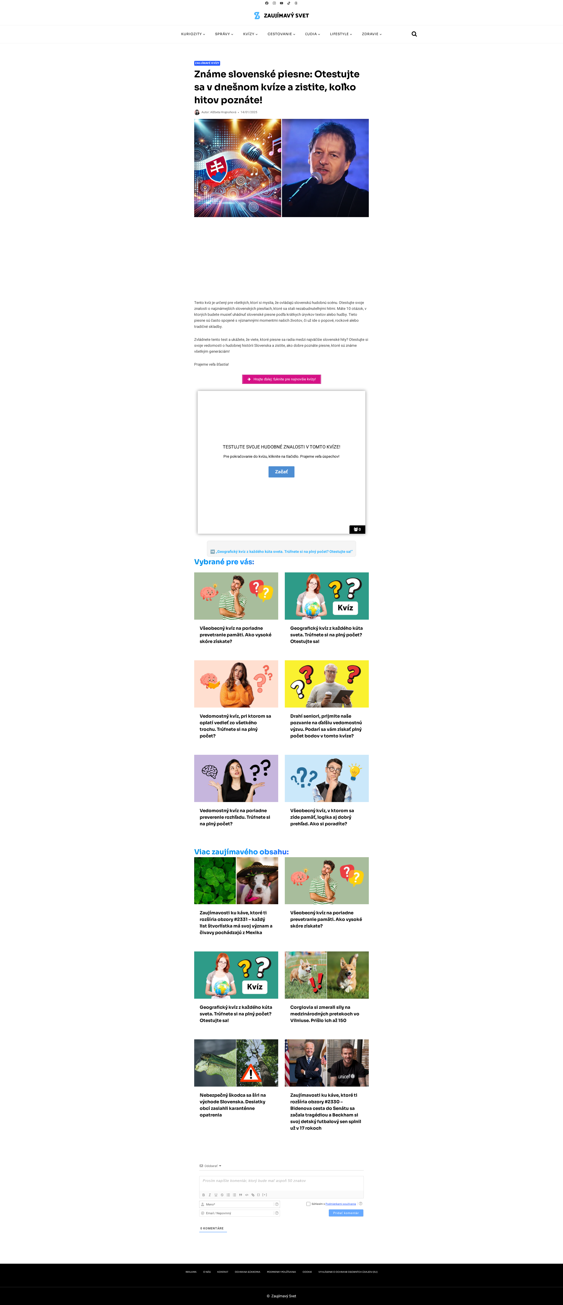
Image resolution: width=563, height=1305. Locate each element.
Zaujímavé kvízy (207, 63)
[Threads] (296, 3)
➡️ (281, 551)
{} (258, 1194)
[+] (264, 1194)
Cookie (307, 1272)
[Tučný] (204, 1195)
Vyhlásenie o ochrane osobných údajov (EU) (348, 1272)
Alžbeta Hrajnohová (223, 112)
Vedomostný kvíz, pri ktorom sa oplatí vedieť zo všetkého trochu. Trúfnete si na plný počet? (235, 726)
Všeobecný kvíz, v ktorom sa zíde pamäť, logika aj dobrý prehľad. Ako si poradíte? (322, 817)
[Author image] (197, 112)
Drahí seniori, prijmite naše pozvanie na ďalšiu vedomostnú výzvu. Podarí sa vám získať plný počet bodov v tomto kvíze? (326, 726)
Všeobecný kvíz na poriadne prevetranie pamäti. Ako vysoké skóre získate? (235, 635)
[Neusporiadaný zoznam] (234, 1195)
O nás (207, 1272)
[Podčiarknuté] (216, 1195)
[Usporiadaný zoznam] (228, 1195)
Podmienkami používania (340, 1204)
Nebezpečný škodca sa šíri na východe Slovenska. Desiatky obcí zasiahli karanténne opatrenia (233, 1105)
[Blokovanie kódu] (247, 1195)
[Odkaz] (253, 1195)
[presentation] (236, 596)
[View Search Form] (414, 34)
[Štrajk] (222, 1195)
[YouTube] (281, 3)
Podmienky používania (281, 1272)
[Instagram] (274, 3)
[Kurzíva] (210, 1195)
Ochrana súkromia (247, 1272)
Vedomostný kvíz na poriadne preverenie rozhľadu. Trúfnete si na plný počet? (235, 817)
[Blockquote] (241, 1195)
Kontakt (222, 1272)
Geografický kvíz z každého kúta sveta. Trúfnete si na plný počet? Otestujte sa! (326, 635)
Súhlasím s (334, 1204)
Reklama (191, 1272)
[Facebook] (267, 3)
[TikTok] (289, 3)
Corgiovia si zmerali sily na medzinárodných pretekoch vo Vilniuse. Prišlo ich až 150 (324, 1014)
